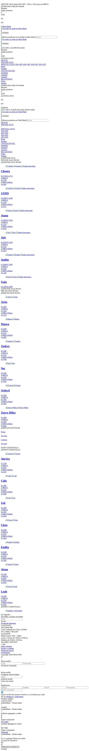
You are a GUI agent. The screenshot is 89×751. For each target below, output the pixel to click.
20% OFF (42, 64)
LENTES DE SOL (8, 143)
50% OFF (19, 64)
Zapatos (4, 141)
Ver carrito (5, 722)
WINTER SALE (7, 125)
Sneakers (4, 148)
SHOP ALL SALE (8, 64)
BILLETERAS (6, 152)
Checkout (4, 732)
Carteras (4, 150)
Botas (3, 139)
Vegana (3, 156)
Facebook (4, 623)
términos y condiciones (14, 697)
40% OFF (26, 64)
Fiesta (3, 154)
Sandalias (4, 146)
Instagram (12, 623)
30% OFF (34, 64)
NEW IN (4, 123)
